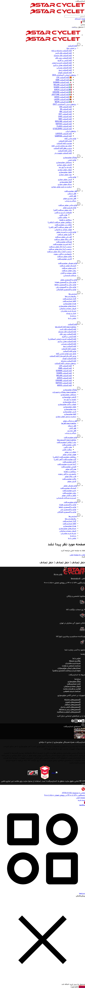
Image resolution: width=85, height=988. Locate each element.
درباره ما (77, 679)
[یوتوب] (79, 722)
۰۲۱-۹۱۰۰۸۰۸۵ (75, 578)
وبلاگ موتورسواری (74, 681)
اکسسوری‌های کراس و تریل (71, 707)
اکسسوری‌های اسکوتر (73, 704)
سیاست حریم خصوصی (72, 691)
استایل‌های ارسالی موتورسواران (69, 668)
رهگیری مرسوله (75, 661)
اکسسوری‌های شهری (73, 702)
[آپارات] (72, 722)
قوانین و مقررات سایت (72, 689)
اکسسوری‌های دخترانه (72, 699)
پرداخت (82, 987)
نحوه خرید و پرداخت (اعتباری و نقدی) (66, 670)
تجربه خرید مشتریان (73, 663)
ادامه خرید (74, 987)
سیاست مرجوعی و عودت (71, 665)
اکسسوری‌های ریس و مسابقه (70, 709)
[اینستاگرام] (76, 722)
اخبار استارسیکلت (74, 684)
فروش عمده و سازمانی (72, 686)
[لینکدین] (83, 722)
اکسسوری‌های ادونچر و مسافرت (69, 712)
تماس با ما (76, 658)
